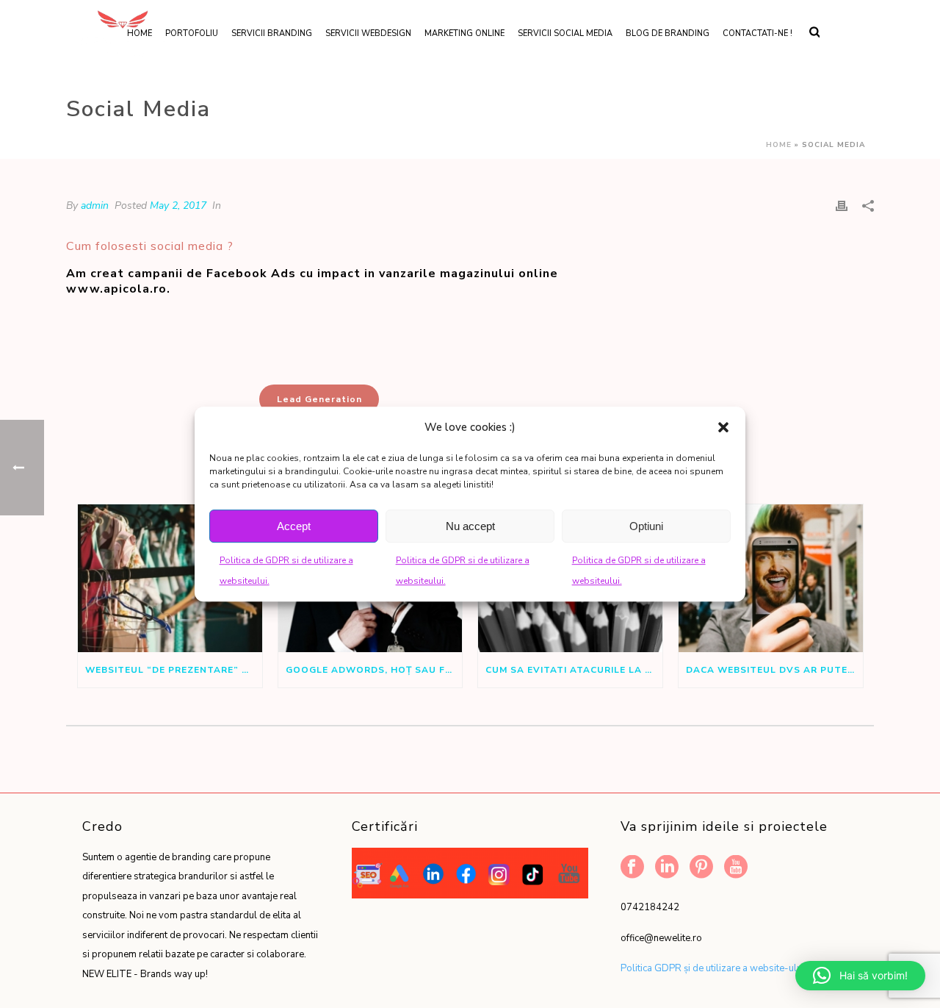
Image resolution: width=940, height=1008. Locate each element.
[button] (723, 427)
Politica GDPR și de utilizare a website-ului (712, 968)
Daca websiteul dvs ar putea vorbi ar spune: (774, 670)
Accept (294, 526)
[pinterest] (701, 868)
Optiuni (646, 526)
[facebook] (632, 868)
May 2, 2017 (178, 205)
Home (779, 145)
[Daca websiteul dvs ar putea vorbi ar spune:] (771, 578)
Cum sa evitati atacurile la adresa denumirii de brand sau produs (573, 670)
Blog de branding (667, 33)
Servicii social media (565, 33)
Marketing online (464, 33)
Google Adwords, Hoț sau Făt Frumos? (374, 670)
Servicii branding (271, 33)
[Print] (841, 205)
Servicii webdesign (368, 33)
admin (95, 205)
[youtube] (736, 868)
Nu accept (470, 526)
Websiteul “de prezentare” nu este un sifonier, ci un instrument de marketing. (173, 670)
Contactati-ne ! (757, 33)
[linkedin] (667, 868)
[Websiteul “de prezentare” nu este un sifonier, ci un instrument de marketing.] (170, 578)
